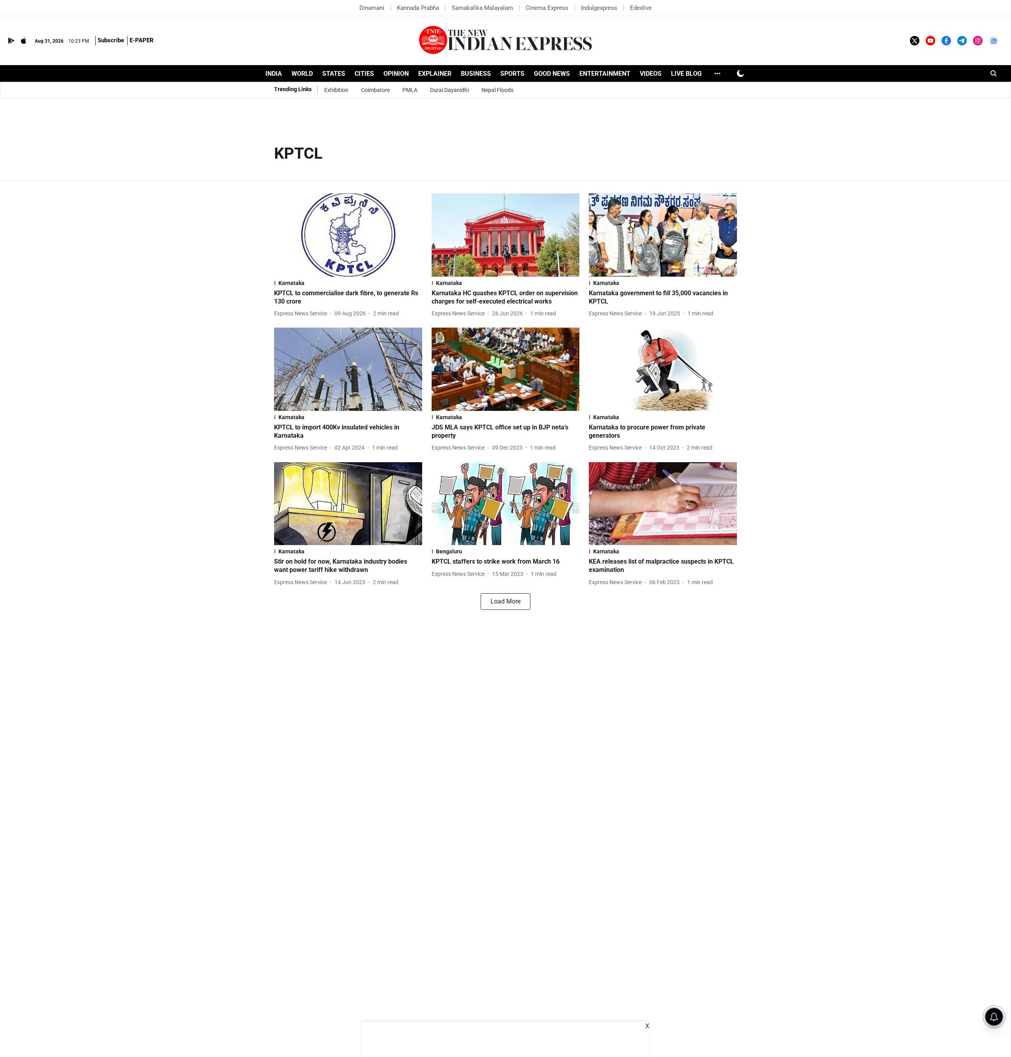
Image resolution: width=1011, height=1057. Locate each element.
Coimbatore (375, 90)
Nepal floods (497, 90)
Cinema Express (547, 7)
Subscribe (111, 40)
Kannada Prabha (418, 7)
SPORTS (512, 73)
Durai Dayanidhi (449, 90)
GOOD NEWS (552, 73)
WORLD (302, 73)
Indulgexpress (599, 7)
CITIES (364, 73)
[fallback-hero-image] (348, 235)
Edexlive (641, 7)
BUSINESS (476, 73)
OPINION (396, 73)
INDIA (273, 73)
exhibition (336, 90)
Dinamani (371, 7)
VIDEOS (650, 73)
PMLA (409, 90)
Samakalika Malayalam (482, 7)
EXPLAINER (434, 73)
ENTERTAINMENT (604, 73)
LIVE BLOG (686, 73)
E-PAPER (142, 40)
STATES (333, 73)
